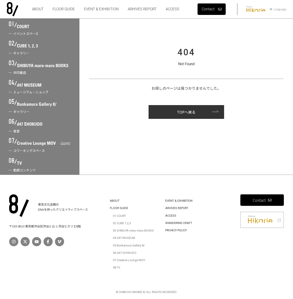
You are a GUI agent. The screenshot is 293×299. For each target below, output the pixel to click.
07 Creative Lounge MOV (129, 260)
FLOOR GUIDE (64, 9)
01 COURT (119, 216)
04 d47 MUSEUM (124, 238)
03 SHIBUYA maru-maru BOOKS (133, 230)
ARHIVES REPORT (142, 9)
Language (280, 9)
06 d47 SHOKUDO (124, 252)
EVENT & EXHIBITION (101, 9)
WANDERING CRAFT (178, 223)
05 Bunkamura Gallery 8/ (129, 245)
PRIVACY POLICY (176, 230)
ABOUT (37, 9)
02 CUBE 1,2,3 (122, 223)
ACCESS (172, 9)
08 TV (116, 267)
